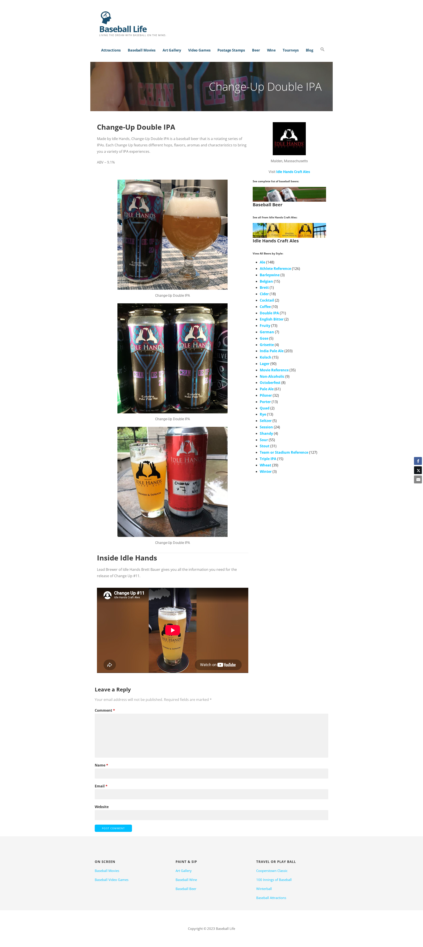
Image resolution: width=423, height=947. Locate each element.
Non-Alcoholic (272, 376)
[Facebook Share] (418, 461)
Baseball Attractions (271, 897)
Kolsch (265, 357)
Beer (256, 50)
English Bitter (272, 319)
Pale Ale (267, 389)
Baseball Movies (142, 50)
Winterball (264, 888)
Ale (262, 262)
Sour (264, 439)
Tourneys (291, 50)
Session (266, 427)
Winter (266, 471)
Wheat (265, 465)
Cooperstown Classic (272, 870)
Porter (265, 401)
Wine (271, 50)
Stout (264, 446)
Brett (264, 287)
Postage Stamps (231, 50)
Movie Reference (274, 370)
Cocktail (267, 300)
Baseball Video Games (111, 879)
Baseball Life (123, 29)
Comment (105, 710)
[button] (322, 49)
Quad (264, 408)
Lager (264, 363)
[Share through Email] (418, 479)
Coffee (265, 306)
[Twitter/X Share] (418, 470)
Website (102, 806)
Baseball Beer (186, 888)
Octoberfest (270, 382)
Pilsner (266, 395)
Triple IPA (268, 458)
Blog (309, 50)
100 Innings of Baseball (274, 879)
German (267, 332)
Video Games (199, 50)
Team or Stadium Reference (284, 452)
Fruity (265, 325)
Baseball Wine (186, 879)
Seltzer (266, 420)
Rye (263, 414)
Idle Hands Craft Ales (293, 172)
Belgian (266, 281)
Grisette (267, 344)
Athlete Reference (275, 268)
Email (101, 786)
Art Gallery (172, 50)
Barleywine (270, 275)
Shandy (266, 433)
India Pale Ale (272, 350)
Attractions (111, 50)
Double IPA (269, 313)
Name (101, 765)
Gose (264, 338)
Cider (264, 293)
